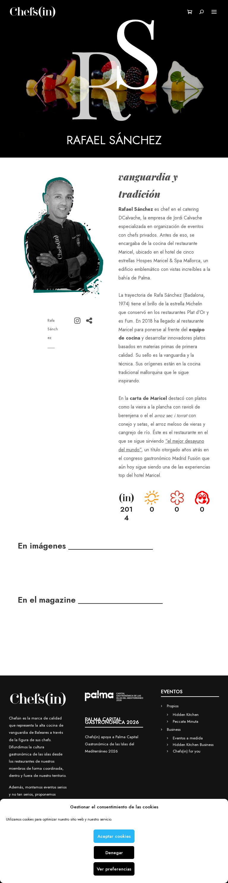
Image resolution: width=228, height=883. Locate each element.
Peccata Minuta (185, 721)
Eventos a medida (188, 738)
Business (173, 729)
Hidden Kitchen (186, 714)
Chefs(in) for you (186, 751)
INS (74, 320)
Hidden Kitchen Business (193, 744)
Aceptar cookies (114, 836)
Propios (172, 706)
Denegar (114, 852)
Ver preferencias (114, 869)
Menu (214, 12)
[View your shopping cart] (190, 12)
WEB (86, 320)
